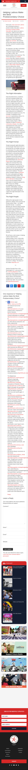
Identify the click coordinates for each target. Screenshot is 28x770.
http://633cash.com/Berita (17, 398)
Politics (7, 748)
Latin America (7, 750)
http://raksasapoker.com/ (14, 485)
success (8, 116)
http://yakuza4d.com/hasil (14, 448)
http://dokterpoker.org (13, 361)
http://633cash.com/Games (15, 366)
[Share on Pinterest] (19, 287)
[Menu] (5, 5)
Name (5, 527)
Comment (6, 506)
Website (5, 541)
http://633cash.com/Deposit (16, 388)
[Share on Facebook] (7, 287)
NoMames (20, 750)
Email (5, 534)
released (21, 172)
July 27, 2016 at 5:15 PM (14, 304)
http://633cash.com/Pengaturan (16, 377)
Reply (9, 494)
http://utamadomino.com (14, 309)
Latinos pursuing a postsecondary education (15, 29)
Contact (20, 752)
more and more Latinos (18, 24)
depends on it (15, 262)
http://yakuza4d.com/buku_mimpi (16, 454)
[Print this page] (22, 287)
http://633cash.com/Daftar (14, 382)
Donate (23, 5)
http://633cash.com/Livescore (15, 408)
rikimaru (12, 302)
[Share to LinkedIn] (15, 287)
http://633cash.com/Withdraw (15, 395)
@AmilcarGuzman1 (13, 281)
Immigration (20, 748)
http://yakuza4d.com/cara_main (16, 445)
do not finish (13, 40)
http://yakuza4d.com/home (14, 425)
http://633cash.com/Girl (14, 405)
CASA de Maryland (13, 271)
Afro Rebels (7, 756)
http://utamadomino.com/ (14, 333)
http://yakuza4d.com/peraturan (15, 414)
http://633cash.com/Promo (16, 385)
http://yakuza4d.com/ (13, 411)
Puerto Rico (7, 752)
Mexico (7, 754)
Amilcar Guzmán (7, 21)
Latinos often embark (14, 64)
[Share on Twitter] (11, 287)
